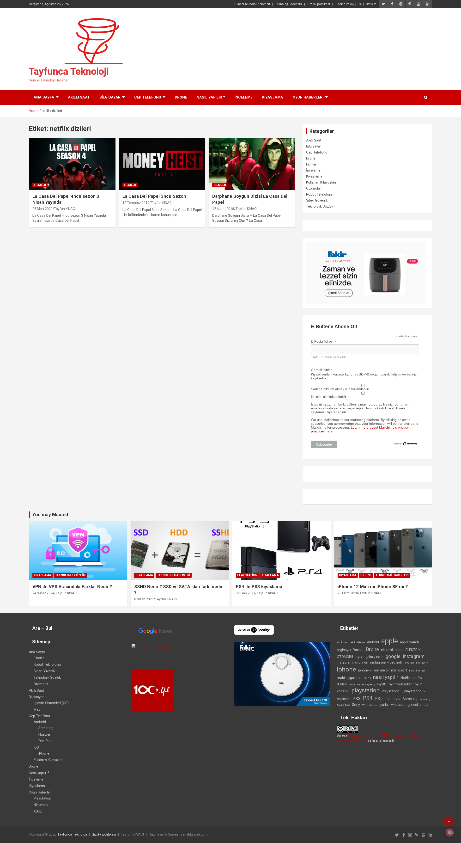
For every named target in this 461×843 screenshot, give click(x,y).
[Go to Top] (449, 821)
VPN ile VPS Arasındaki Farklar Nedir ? (72, 586)
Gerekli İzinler (321, 370)
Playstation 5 (392, 691)
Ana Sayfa (44, 97)
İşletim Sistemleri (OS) (51, 703)
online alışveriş (366, 684)
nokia (352, 684)
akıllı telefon (358, 642)
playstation (366, 690)
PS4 (368, 698)
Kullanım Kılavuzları (321, 182)
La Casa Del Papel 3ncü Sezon (154, 196)
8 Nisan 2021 (144, 599)
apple (389, 641)
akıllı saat (342, 642)
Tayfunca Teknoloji (69, 71)
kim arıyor (381, 670)
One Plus (45, 741)
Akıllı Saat (79, 97)
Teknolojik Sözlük (319, 206)
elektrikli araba (392, 650)
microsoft (399, 670)
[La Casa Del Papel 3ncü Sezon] (162, 164)
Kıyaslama (272, 97)
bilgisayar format (350, 650)
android (373, 642)
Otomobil (313, 188)
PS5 (378, 698)
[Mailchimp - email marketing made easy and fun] (405, 443)
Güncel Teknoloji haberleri (252, 4)
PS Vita (396, 699)
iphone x (364, 670)
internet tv (422, 662)
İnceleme (244, 97)
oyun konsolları (400, 684)
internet (409, 662)
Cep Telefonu (147, 97)
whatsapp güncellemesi (409, 704)
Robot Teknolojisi (319, 194)
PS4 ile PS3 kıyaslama (259, 586)
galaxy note (374, 657)
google (393, 656)
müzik (367, 678)
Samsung (45, 728)
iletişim (371, 4)
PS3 (356, 698)
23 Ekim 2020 (348, 593)
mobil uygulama (349, 678)
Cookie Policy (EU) (348, 4)
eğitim (359, 657)
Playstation (247, 575)
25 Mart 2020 (42, 209)
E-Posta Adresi (323, 341)
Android (40, 722)
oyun (382, 683)
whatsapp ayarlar (375, 704)
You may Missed (50, 514)
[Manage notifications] (450, 832)
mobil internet (417, 670)
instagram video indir (386, 662)
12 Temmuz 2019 (135, 203)
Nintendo (41, 805)
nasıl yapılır (385, 677)
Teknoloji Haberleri (173, 575)
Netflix (405, 678)
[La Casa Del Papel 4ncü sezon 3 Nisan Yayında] (72, 164)
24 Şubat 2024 (43, 593)
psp (387, 699)
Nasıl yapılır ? (211, 97)
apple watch (409, 642)
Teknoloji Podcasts (288, 4)
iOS (36, 747)
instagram (414, 656)
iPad (37, 709)
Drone (181, 97)
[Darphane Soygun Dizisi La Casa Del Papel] (252, 164)
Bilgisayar (110, 97)
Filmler (40, 185)
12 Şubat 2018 (223, 209)
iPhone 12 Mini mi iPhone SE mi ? (373, 586)
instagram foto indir (352, 662)
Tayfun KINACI (65, 209)
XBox (38, 811)
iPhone (365, 575)
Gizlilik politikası (318, 4)
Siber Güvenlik (317, 200)
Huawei (44, 734)
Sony (356, 704)
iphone (346, 669)
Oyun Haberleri (308, 97)
